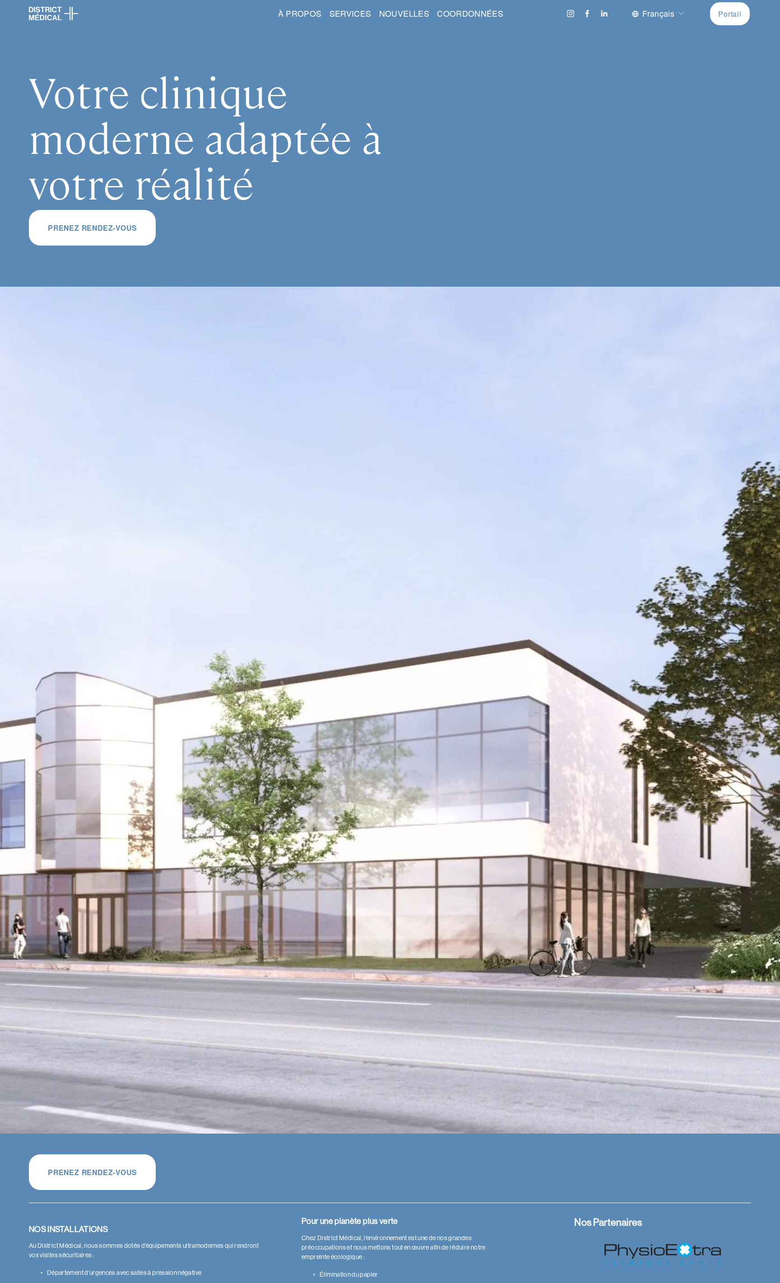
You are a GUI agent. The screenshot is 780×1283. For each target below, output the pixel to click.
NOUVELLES (404, 13)
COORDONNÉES (470, 13)
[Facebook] (587, 13)
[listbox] (658, 13)
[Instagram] (570, 13)
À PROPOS (300, 13)
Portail (730, 14)
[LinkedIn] (603, 13)
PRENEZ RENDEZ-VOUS (92, 228)
